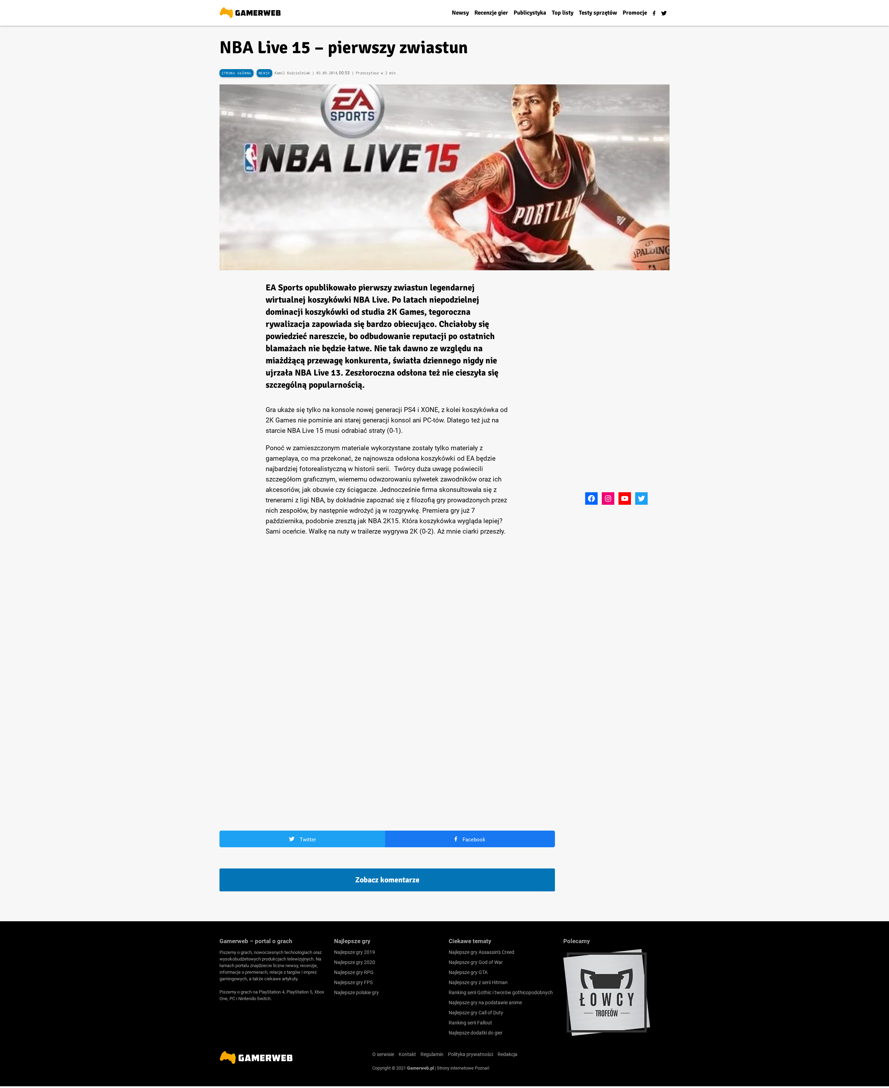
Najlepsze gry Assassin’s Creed (481, 952)
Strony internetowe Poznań (463, 1068)
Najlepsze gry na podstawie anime (485, 1002)
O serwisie (383, 1054)
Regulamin (432, 1054)
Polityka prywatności (470, 1054)
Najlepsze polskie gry (356, 992)
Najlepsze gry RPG (354, 972)
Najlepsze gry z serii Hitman (478, 982)
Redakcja (507, 1054)
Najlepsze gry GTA (468, 972)
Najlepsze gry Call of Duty (476, 1012)
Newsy (264, 73)
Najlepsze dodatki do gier (475, 1033)
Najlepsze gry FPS (353, 982)
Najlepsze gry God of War (476, 962)
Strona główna (236, 73)
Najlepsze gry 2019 (354, 952)
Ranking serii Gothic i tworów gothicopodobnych (501, 992)
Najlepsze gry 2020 (354, 962)
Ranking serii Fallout (470, 1022)
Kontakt (407, 1054)
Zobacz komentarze (387, 879)
